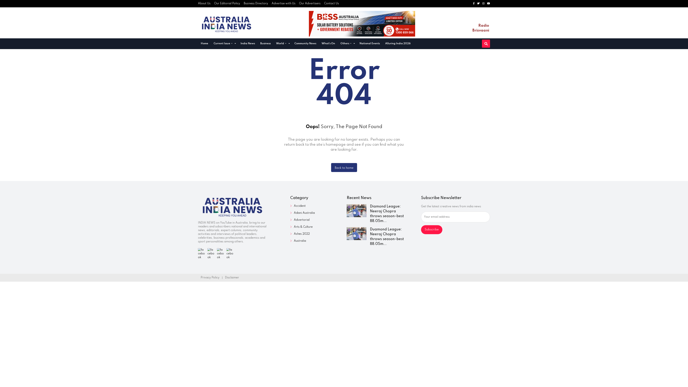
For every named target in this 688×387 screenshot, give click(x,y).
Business (265, 43)
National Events (369, 43)
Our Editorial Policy (227, 3)
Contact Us (331, 3)
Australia (300, 241)
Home (204, 43)
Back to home (344, 167)
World (280, 43)
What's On (328, 43)
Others (345, 43)
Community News (305, 43)
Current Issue (222, 43)
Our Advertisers (310, 3)
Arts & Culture (303, 227)
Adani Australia (304, 213)
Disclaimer (232, 277)
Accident (300, 206)
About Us (204, 3)
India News (247, 43)
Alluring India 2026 (398, 43)
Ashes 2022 (302, 234)
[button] (235, 44)
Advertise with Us (283, 3)
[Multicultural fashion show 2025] (362, 24)
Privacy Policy (210, 277)
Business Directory (256, 3)
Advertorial (302, 220)
